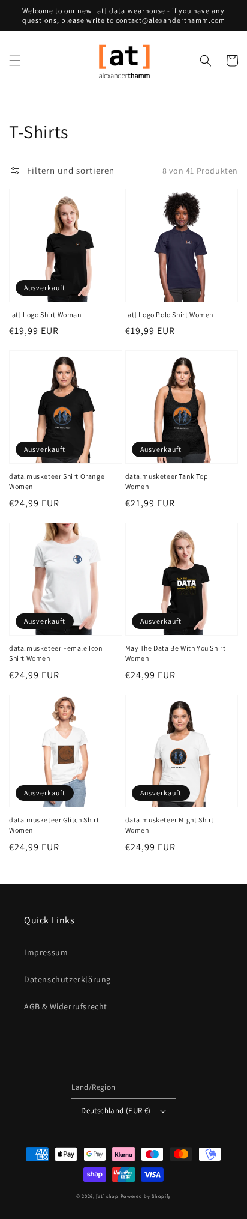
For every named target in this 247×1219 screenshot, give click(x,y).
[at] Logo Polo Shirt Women (170, 314)
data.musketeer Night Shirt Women (170, 824)
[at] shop (107, 1196)
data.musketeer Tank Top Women (167, 481)
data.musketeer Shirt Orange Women (56, 481)
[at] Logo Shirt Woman (45, 314)
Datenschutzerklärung (67, 979)
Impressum (46, 952)
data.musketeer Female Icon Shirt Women (56, 653)
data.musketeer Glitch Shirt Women (54, 824)
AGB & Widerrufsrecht (65, 1006)
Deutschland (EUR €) (116, 1110)
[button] (15, 60)
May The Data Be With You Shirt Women (175, 653)
